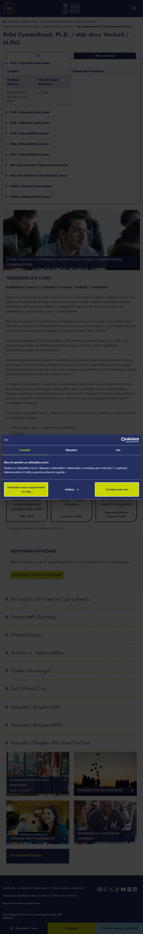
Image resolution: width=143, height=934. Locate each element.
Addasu (69, 489)
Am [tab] (118, 450)
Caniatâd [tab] (24, 450)
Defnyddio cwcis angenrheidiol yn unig (26, 489)
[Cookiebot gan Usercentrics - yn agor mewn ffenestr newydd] (123, 440)
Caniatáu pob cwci (117, 489)
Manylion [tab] (71, 450)
